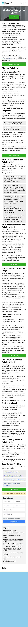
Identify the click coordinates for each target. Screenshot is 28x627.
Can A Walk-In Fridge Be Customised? (13, 546)
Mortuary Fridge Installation (11, 472)
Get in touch (14, 17)
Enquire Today (14, 264)
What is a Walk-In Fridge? (9, 530)
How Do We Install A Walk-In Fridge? (12, 544)
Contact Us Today (14, 356)
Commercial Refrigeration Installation (14, 480)
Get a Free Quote (14, 155)
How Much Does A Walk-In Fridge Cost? (13, 533)
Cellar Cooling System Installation (13, 476)
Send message (14, 521)
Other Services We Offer (9, 561)
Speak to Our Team (14, 64)
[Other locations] (21, 3)
